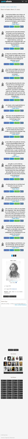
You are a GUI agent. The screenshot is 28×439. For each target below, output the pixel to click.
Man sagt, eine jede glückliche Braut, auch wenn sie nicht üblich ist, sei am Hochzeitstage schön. (15, 117)
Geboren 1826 (6, 296)
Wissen (19, 393)
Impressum (7, 437)
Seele (2, 391)
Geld (2, 397)
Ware (7, 393)
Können (8, 389)
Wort (18, 395)
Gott (13, 382)
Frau (18, 389)
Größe (19, 385)
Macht (19, 382)
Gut (7, 387)
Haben (8, 382)
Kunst (2, 395)
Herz (7, 391)
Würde (2, 393)
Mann (19, 387)
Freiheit (13, 395)
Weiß (8, 397)
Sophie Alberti (15, 24)
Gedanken (8, 395)
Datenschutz (12, 437)
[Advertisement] (13, 328)
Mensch (13, 380)
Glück (2, 387)
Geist (19, 391)
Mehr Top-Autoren (13, 372)
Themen (16, 350)
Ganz (13, 387)
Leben (2, 380)
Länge (13, 397)
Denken (19, 397)
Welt (2, 382)
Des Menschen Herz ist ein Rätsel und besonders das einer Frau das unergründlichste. (15, 186)
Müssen (13, 393)
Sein (7, 380)
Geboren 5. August (13, 296)
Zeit (2, 385)
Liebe (19, 380)
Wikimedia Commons (14, 281)
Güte (2, 389)
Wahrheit (13, 385)
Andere (8, 385)
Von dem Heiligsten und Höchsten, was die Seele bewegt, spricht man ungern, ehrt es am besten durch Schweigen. (15, 244)
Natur (13, 389)
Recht (13, 391)
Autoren (10, 350)
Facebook (3, 437)
